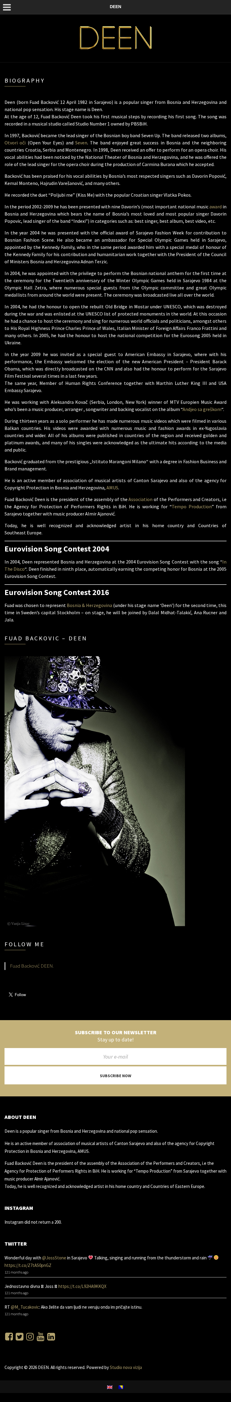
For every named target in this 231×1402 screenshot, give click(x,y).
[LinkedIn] (51, 1336)
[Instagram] (30, 1336)
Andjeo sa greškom (202, 409)
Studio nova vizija (125, 1367)
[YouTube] (40, 1336)
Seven (81, 143)
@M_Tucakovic (25, 1307)
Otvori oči (15, 143)
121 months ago (16, 1272)
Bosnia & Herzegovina (89, 605)
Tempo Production (192, 506)
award (215, 207)
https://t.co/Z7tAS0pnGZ (28, 1265)
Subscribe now (115, 1075)
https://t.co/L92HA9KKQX (82, 1286)
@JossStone (54, 1258)
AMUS (112, 488)
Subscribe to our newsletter (115, 1032)
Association (140, 499)
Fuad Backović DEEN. (32, 965)
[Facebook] (9, 1336)
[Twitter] (19, 1336)
